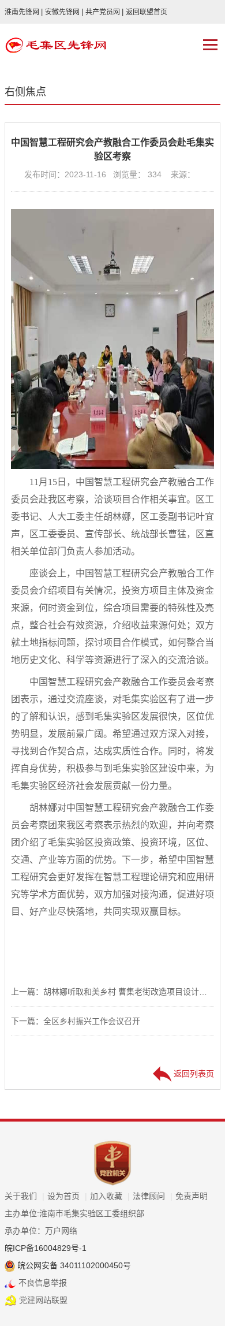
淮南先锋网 (24, 12)
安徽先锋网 (64, 12)
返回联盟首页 (146, 12)
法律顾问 (152, 1196)
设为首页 (67, 1196)
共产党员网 (104, 12)
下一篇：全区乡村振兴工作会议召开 (75, 1021)
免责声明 (191, 1196)
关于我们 (24, 1196)
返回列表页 (192, 1073)
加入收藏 (110, 1196)
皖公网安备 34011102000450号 (73, 1265)
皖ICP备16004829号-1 (46, 1248)
